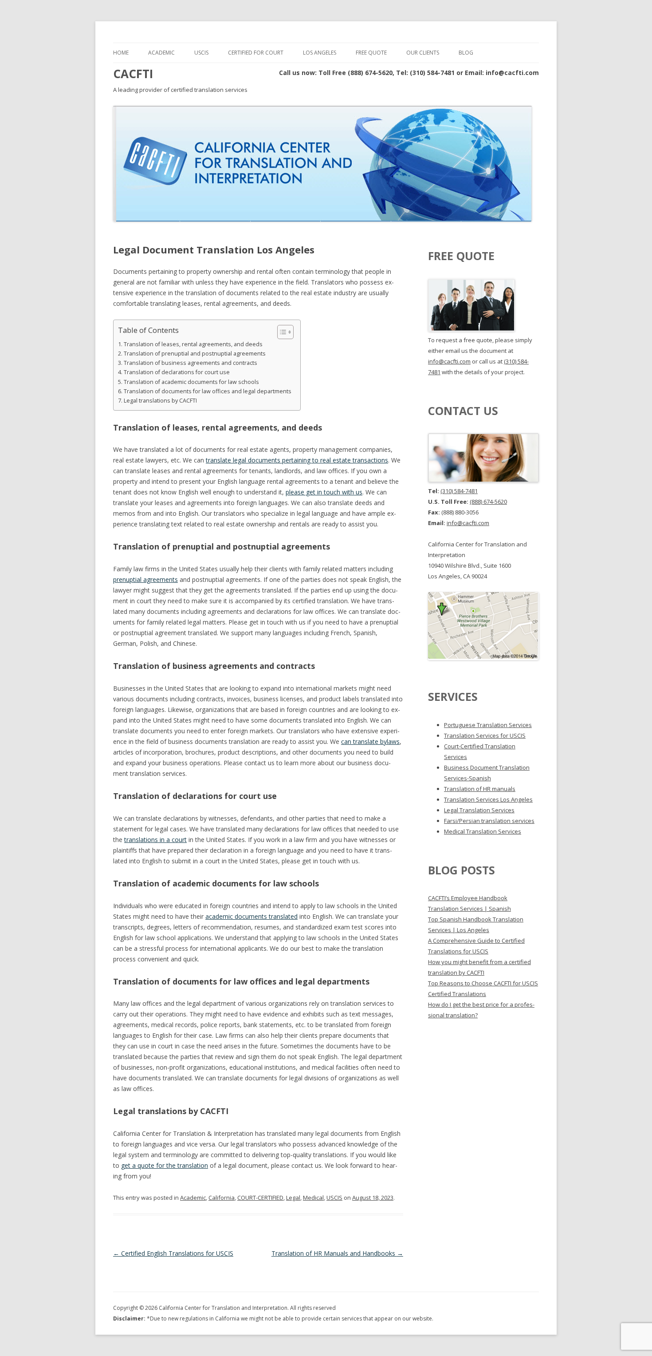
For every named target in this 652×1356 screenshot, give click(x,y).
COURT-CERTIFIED (260, 1198)
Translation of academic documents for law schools (191, 382)
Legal (293, 1198)
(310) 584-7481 (459, 491)
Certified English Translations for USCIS (173, 1253)
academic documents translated (251, 916)
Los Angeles (319, 52)
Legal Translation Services (479, 810)
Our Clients (422, 52)
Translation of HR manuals (479, 789)
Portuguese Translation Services (488, 725)
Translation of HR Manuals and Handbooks (337, 1253)
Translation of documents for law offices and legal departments (207, 391)
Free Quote (371, 52)
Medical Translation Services (482, 831)
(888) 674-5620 (488, 502)
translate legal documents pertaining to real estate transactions (297, 460)
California (221, 1198)
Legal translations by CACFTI (160, 400)
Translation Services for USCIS (485, 735)
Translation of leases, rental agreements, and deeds (193, 344)
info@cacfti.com (449, 361)
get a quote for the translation (164, 1165)
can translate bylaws (370, 741)
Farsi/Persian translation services (489, 821)
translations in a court (155, 839)
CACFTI (133, 74)
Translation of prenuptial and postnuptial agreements (195, 353)
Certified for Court (255, 52)
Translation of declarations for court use (177, 372)
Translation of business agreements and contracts (190, 363)
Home (121, 52)
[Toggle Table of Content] (281, 332)
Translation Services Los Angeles (488, 799)
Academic (161, 52)
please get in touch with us (324, 492)
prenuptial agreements (145, 579)
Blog (466, 52)
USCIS (201, 52)
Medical (313, 1198)
